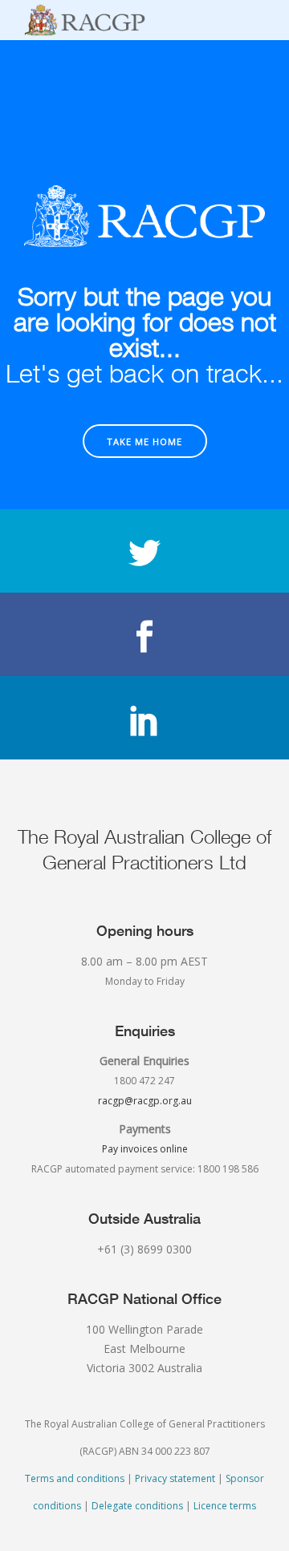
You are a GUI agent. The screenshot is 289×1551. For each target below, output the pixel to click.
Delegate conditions (137, 1506)
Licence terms (224, 1506)
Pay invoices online (145, 1149)
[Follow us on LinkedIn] (144, 717)
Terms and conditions (74, 1478)
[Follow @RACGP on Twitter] (144, 551)
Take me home (144, 441)
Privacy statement (175, 1478)
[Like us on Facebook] (144, 634)
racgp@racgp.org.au (145, 1101)
